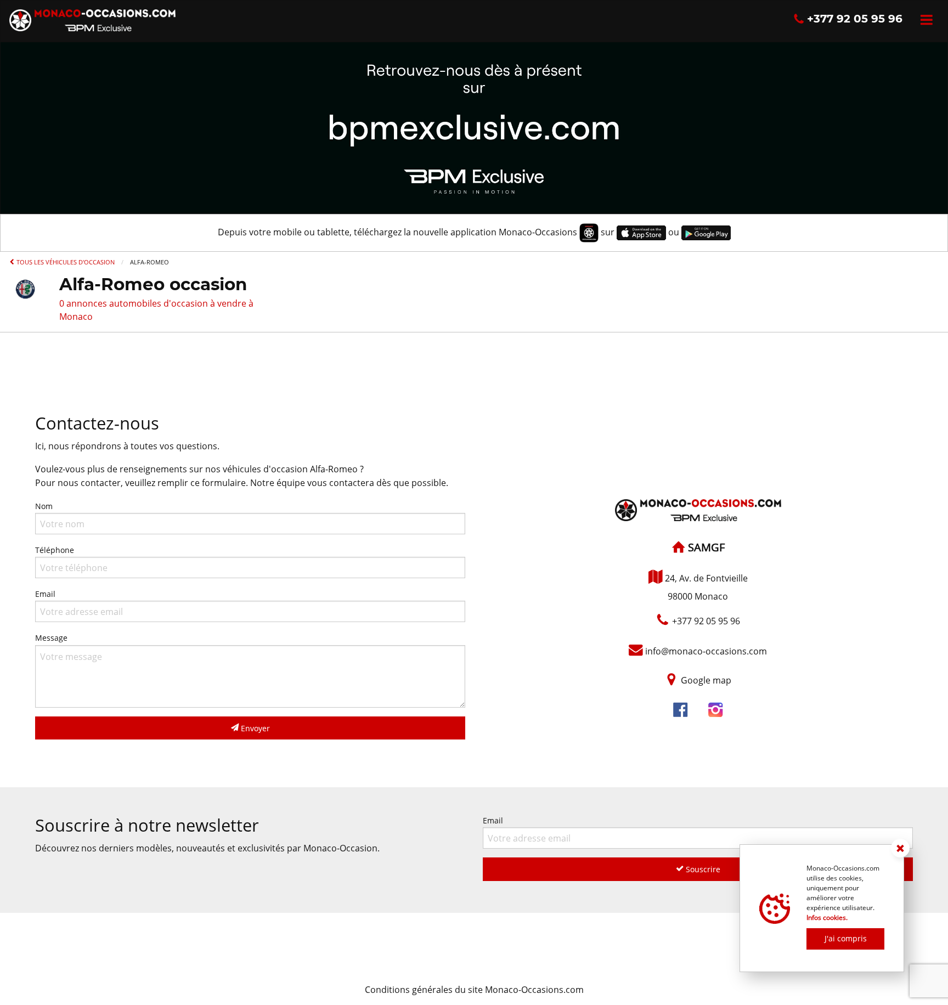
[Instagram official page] (715, 711)
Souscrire (702, 869)
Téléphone (54, 550)
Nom (44, 506)
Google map (706, 681)
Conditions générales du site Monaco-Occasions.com (474, 990)
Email (45, 594)
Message (51, 638)
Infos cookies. (827, 917)
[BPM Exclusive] (474, 127)
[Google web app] (706, 232)
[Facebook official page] (680, 711)
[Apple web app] (641, 232)
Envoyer (254, 728)
